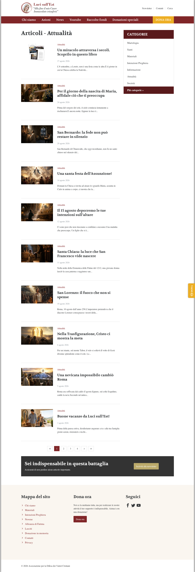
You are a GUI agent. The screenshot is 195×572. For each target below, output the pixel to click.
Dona (191, 288)
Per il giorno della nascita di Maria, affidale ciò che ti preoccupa (87, 93)
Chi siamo (29, 20)
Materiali (132, 56)
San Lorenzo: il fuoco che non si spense (83, 295)
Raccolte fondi (97, 20)
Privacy (29, 542)
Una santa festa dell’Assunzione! (84, 173)
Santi (129, 49)
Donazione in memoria (36, 533)
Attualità (61, 44)
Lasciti (28, 528)
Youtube (75, 20)
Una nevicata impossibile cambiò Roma (85, 377)
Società (131, 83)
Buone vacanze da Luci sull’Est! (83, 416)
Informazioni (133, 69)
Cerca (170, 8)
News (60, 20)
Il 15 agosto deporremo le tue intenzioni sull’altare (81, 212)
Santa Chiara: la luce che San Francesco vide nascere (81, 254)
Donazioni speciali (125, 20)
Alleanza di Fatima (34, 524)
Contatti (159, 8)
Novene (29, 519)
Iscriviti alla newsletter (146, 466)
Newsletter (147, 8)
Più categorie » (135, 90)
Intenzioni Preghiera (137, 63)
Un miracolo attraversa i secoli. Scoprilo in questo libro (83, 52)
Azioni (46, 20)
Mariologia (133, 42)
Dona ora (163, 20)
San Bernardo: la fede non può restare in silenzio (82, 134)
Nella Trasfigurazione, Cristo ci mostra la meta (83, 336)
